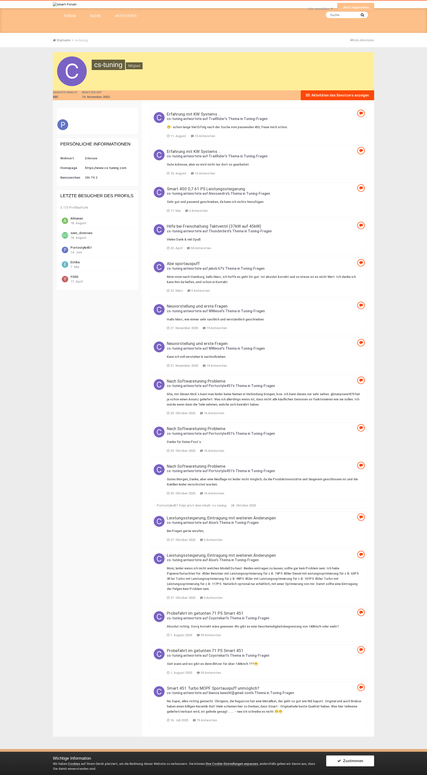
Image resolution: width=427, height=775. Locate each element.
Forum (70, 16)
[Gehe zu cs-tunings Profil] (159, 117)
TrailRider (217, 119)
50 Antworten (200, 248)
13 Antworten (204, 136)
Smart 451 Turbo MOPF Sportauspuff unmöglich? (213, 688)
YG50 (74, 277)
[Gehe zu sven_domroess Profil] (65, 235)
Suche (95, 16)
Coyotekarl (218, 618)
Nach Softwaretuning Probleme (196, 381)
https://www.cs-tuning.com (105, 168)
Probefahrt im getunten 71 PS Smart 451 (205, 613)
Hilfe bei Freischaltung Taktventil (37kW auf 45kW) (214, 226)
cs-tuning (174, 119)
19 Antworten (216, 328)
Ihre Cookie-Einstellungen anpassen (232, 764)
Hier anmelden (319, 9)
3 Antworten (198, 211)
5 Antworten (200, 290)
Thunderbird (219, 231)
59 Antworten (210, 635)
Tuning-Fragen (256, 119)
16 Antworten (213, 413)
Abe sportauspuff (183, 263)
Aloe (212, 523)
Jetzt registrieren (355, 7)
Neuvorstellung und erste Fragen (197, 306)
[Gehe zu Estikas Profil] (65, 264)
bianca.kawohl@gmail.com (230, 693)
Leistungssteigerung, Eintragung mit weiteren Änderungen (221, 517)
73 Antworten (206, 720)
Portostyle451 (81, 247)
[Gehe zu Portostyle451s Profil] (62, 124)
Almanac (76, 218)
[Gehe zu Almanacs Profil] (65, 221)
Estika (75, 262)
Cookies (74, 764)
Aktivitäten (125, 16)
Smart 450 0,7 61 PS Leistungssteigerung (206, 188)
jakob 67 (215, 268)
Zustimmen (352, 761)
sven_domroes (81, 233)
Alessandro (218, 193)
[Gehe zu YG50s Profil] (65, 279)
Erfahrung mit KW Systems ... (194, 114)
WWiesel (215, 311)
